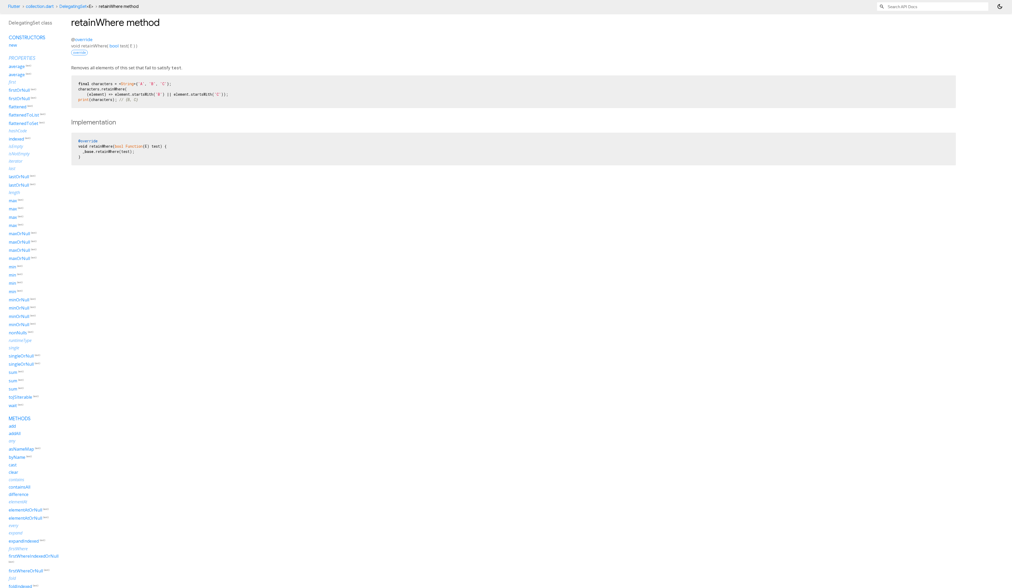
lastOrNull (19, 177)
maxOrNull (19, 234)
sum (13, 372)
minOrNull (19, 300)
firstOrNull (19, 90)
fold (12, 578)
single (14, 348)
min (12, 267)
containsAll (19, 487)
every (13, 525)
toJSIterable (20, 397)
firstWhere (18, 549)
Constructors (27, 38)
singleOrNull (21, 356)
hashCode (18, 131)
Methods (20, 419)
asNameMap (21, 449)
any (12, 441)
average (17, 66)
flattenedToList (24, 115)
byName (17, 457)
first (12, 82)
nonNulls (18, 333)
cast (13, 465)
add (12, 426)
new (13, 45)
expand (15, 533)
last (12, 168)
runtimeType (20, 340)
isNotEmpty (19, 154)
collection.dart (40, 6)
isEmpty (16, 146)
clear (13, 472)
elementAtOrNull (25, 510)
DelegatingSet (76, 6)
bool (114, 46)
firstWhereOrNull (26, 571)
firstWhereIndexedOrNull (34, 556)
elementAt (18, 502)
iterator (15, 161)
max (13, 201)
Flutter (14, 6)
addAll (15, 433)
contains (16, 480)
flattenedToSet (23, 123)
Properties (22, 58)
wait (13, 405)
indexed (16, 139)
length (14, 192)
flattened (17, 107)
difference (18, 494)
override (84, 39)
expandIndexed (24, 541)
